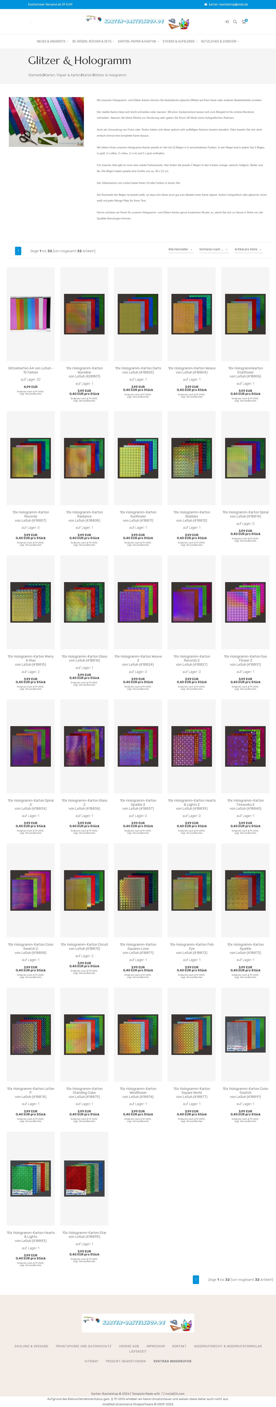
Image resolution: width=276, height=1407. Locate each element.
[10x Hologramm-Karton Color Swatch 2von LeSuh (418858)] (30, 890)
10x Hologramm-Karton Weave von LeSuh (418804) (192, 370)
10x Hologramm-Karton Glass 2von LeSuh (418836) (84, 805)
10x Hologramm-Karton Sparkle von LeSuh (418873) (245, 949)
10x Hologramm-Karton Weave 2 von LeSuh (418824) (138, 661)
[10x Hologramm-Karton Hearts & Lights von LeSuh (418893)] (30, 1179)
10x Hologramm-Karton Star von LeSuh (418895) (84, 1235)
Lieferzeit (138, 1351)
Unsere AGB (129, 1346)
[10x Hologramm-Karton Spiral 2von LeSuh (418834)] (30, 746)
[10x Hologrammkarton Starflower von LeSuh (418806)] (245, 314)
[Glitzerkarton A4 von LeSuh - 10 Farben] (30, 314)
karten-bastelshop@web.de (228, 4)
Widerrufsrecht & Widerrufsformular (228, 1346)
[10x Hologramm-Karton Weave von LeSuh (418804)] (191, 314)
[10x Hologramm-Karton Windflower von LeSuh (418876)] (138, 1035)
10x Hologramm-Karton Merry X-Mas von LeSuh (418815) (31, 661)
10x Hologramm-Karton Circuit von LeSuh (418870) (84, 947)
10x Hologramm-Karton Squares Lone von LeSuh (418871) (138, 949)
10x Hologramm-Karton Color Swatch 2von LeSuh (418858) (31, 949)
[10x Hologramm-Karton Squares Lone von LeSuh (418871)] (138, 890)
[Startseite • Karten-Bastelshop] (138, 22)
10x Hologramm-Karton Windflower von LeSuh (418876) (138, 1093)
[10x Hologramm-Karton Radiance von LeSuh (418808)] (84, 458)
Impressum (156, 1346)
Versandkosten (33, 394)
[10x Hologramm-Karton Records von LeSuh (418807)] (30, 458)
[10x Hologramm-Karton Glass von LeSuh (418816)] (84, 602)
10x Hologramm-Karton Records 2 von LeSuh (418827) (191, 661)
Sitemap (91, 1361)
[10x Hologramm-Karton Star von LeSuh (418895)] (84, 1179)
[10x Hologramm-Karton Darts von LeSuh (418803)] (138, 314)
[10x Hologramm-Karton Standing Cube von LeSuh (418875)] (84, 1035)
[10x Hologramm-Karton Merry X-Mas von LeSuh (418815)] (30, 602)
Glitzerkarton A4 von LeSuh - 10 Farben (30, 370)
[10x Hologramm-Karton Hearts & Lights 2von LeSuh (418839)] (191, 746)
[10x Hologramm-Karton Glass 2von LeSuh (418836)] (84, 746)
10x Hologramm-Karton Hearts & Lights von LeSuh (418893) (31, 1237)
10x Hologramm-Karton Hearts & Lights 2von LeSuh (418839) (192, 805)
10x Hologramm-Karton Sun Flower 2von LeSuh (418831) (245, 661)
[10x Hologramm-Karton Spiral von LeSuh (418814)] (245, 458)
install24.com (175, 1394)
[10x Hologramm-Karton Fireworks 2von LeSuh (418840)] (245, 746)
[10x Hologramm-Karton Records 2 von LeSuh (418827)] (191, 602)
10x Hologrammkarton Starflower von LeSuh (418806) (245, 372)
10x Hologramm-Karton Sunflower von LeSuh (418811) (138, 516)
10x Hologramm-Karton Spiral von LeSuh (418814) (245, 514)
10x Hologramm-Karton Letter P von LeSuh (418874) (30, 1093)
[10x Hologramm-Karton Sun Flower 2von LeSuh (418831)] (245, 602)
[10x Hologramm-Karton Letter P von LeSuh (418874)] (30, 1035)
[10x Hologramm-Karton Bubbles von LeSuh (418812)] (191, 458)
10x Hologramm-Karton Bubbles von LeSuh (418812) (191, 516)
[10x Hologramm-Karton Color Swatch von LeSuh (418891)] (245, 1035)
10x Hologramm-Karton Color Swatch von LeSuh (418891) (245, 1093)
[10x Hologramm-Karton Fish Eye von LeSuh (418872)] (191, 890)
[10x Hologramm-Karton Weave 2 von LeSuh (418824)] (138, 602)
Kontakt (179, 1346)
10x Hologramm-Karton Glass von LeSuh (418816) (84, 659)
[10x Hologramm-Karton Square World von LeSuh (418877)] (191, 1035)
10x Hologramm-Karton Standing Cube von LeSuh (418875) (84, 1093)
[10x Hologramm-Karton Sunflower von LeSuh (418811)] (138, 458)
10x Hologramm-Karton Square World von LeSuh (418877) (191, 1093)
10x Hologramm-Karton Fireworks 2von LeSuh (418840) (245, 805)
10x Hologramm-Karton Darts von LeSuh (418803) (138, 370)
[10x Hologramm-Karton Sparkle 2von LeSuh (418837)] (138, 746)
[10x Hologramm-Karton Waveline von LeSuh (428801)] (84, 314)
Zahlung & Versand (31, 1346)
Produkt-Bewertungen (126, 1361)
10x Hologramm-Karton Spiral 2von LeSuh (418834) (31, 805)
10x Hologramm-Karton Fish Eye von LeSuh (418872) (192, 949)
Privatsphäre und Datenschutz (84, 1346)
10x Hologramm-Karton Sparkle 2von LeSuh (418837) (138, 805)
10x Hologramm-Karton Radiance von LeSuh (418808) (84, 516)
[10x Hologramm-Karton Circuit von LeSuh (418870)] (84, 890)
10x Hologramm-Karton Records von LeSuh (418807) (30, 516)
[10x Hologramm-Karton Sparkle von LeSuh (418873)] (245, 890)
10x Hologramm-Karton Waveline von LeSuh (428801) (84, 372)
